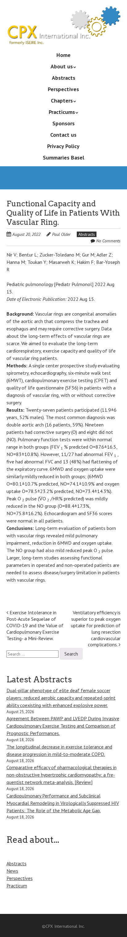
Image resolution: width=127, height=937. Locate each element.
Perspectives (63, 89)
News (12, 871)
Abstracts (63, 77)
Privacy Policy (63, 146)
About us (62, 66)
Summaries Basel (63, 157)
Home (63, 55)
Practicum (16, 885)
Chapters (62, 100)
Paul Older (61, 234)
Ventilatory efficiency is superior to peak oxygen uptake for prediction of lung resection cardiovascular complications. (96, 628)
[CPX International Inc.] (63, 36)
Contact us (63, 134)
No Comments (108, 241)
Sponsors (63, 123)
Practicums (62, 111)
